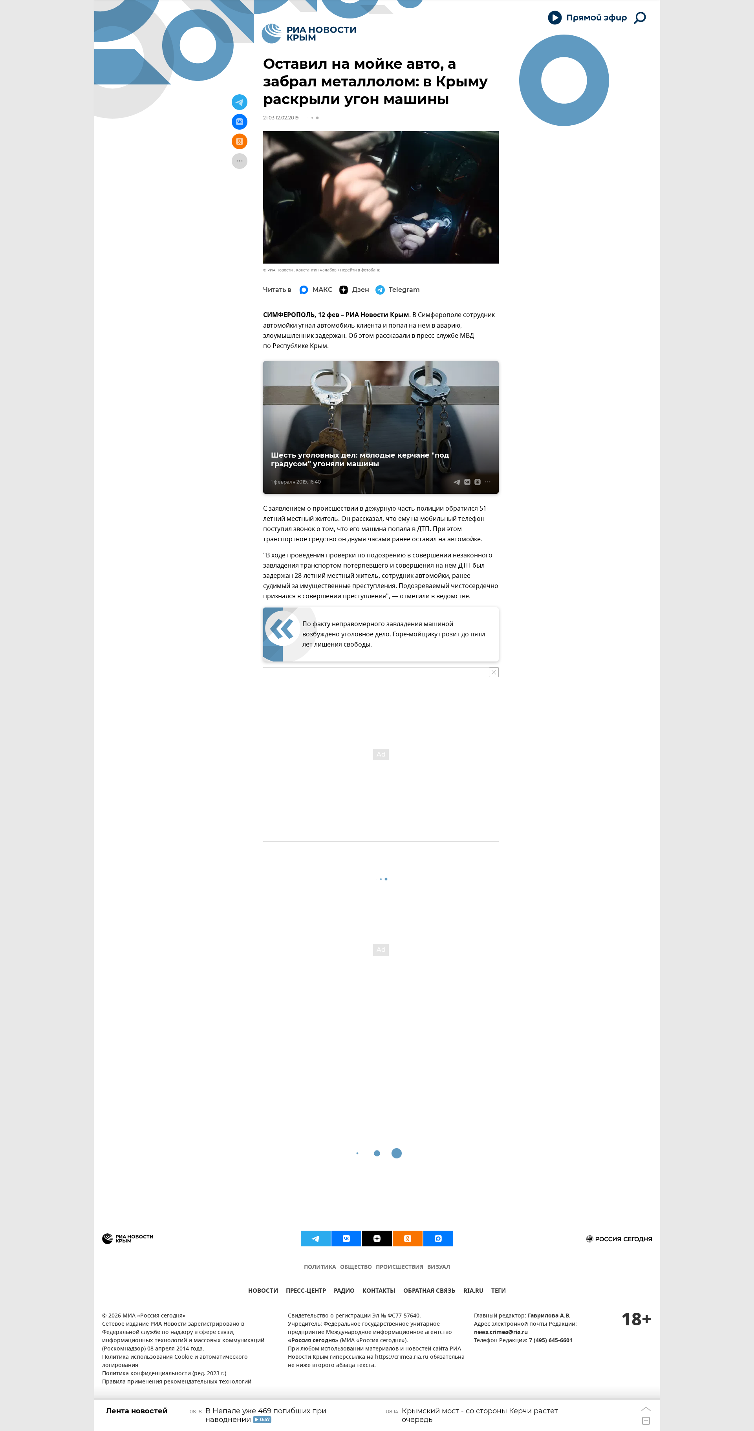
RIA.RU (473, 1291)
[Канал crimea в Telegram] (316, 1238)
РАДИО (344, 1291)
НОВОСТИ (263, 1291)
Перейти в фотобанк (360, 270)
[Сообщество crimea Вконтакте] (346, 1238)
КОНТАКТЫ (378, 1291)
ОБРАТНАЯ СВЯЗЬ (429, 1291)
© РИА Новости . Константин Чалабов (300, 270)
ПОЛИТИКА (320, 1267)
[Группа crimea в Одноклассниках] (408, 1238)
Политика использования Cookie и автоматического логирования (175, 1361)
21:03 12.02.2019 (280, 118)
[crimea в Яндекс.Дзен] (377, 1238)
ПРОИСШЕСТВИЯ (399, 1267)
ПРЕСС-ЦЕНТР (306, 1291)
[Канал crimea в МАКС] (438, 1238)
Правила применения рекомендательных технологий (176, 1382)
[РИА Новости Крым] (309, 33)
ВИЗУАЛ (438, 1267)
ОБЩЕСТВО (356, 1267)
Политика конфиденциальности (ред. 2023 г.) (164, 1373)
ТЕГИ (498, 1291)
